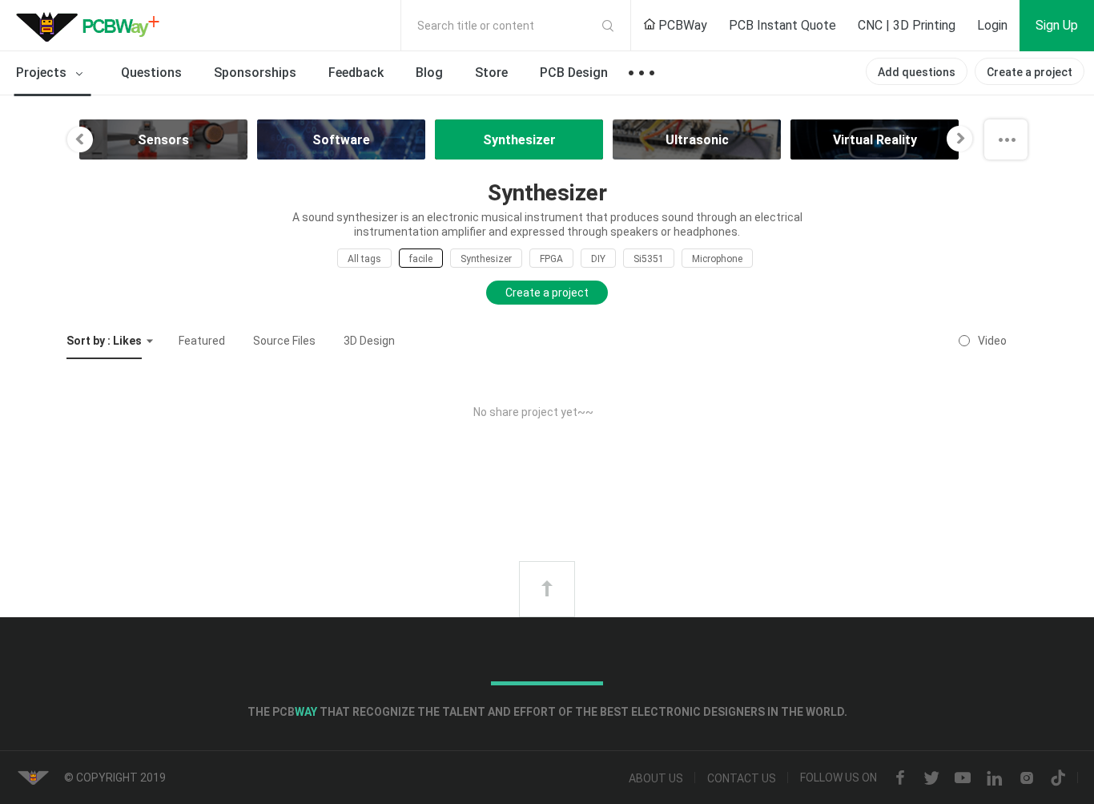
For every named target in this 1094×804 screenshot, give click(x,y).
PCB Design (574, 72)
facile (420, 259)
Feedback (356, 72)
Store (491, 72)
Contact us (741, 778)
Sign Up (1057, 25)
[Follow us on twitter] (931, 778)
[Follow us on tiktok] (1058, 778)
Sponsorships (255, 72)
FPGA (551, 259)
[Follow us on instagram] (1027, 778)
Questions (151, 72)
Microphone (717, 259)
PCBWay (681, 25)
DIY (598, 259)
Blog (429, 72)
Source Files (284, 340)
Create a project (1029, 72)
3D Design (369, 340)
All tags (364, 259)
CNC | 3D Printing (906, 25)
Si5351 (648, 259)
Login (992, 25)
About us (656, 778)
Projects (43, 72)
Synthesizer (486, 259)
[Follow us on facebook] (900, 778)
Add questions (916, 72)
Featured (202, 340)
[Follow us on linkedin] (995, 778)
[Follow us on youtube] (963, 778)
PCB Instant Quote (782, 25)
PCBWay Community (92, 25)
